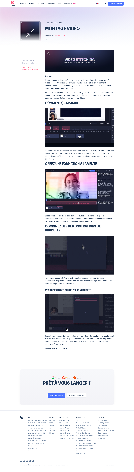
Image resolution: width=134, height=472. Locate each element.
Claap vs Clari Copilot (66, 435)
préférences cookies (61, 465)
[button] (22, 3)
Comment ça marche (28, 60)
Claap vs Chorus (64, 433)
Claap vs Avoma (64, 425)
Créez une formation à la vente (29, 64)
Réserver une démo (116, 3)
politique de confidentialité (44, 465)
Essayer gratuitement (76, 395)
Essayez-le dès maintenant (57, 348)
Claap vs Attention (65, 428)
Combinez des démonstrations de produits (30, 68)
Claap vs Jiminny (64, 430)
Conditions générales (27, 465)
